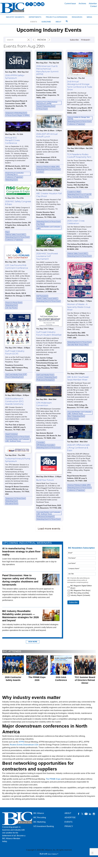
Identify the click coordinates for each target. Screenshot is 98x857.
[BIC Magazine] (12, 7)
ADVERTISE (70, 817)
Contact (93, 6)
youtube (35, 4)
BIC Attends (12, 651)
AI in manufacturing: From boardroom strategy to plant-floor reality (21, 551)
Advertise (93, 4)
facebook (27, 4)
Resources (77, 17)
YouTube (86, 814)
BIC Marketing (39, 822)
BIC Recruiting (39, 817)
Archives (82, 4)
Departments (35, 17)
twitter (31, 4)
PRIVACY (69, 826)
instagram (42, 4)
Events (33, 22)
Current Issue (70, 4)
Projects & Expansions (56, 17)
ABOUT (68, 813)
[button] (94, 671)
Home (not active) (7, 16)
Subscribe (46, 22)
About (58, 22)
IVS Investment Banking (43, 826)
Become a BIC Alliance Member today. (13, 838)
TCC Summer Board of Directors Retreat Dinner (85, 680)
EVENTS (68, 822)
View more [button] (32, 642)
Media (89, 17)
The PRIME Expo (53, 779)
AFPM (21, 742)
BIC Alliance (38, 813)
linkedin (39, 4)
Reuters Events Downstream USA (24, 745)
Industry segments (15, 17)
